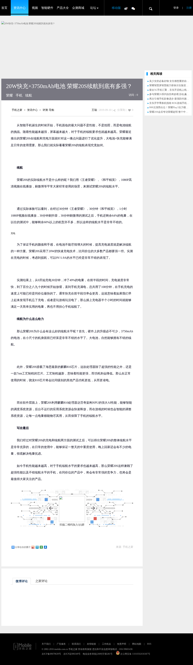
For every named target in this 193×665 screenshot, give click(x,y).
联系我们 (76, 644)
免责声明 (121, 644)
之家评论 (41, 581)
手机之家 (17, 110)
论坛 (93, 7)
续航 (28, 95)
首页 (4, 7)
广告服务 (61, 644)
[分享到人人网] (45, 547)
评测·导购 (48, 110)
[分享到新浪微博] (33, 547)
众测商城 (78, 7)
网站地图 (136, 644)
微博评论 (22, 581)
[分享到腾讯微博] (37, 547)
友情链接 (91, 644)
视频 (35, 7)
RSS (149, 644)
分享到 (121, 110)
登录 (176, 7)
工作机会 (106, 644)
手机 (19, 95)
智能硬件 (47, 7)
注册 (189, 7)
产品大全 (63, 7)
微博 (126, 8)
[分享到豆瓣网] (41, 547)
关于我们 (46, 644)
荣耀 (9, 95)
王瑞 (94, 110)
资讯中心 (20, 7)
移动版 (116, 7)
